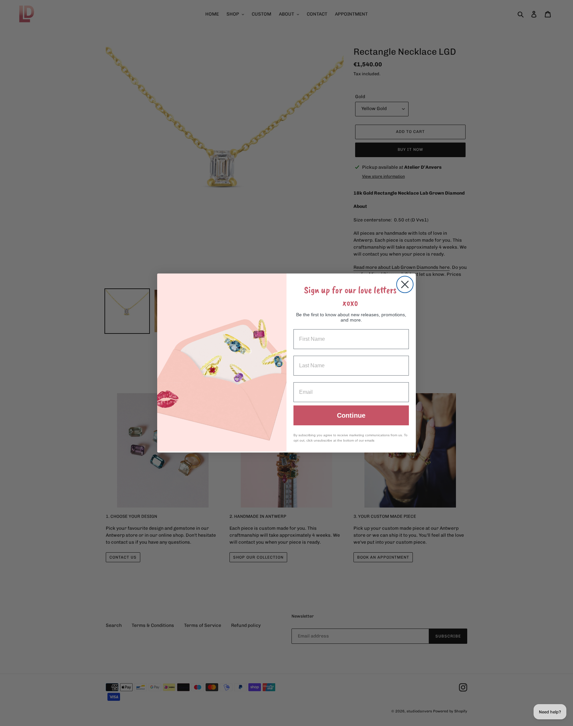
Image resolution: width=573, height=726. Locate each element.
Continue (351, 415)
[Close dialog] (405, 284)
